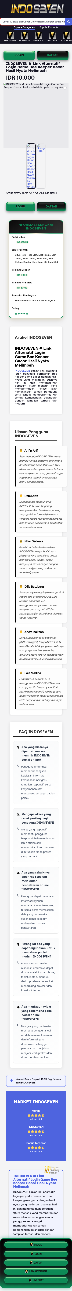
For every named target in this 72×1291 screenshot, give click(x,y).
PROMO (38, 1243)
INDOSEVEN (22, 370)
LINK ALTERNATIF (38, 1272)
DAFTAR (52, 54)
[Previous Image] (6, 115)
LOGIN (19, 54)
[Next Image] (66, 115)
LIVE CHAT (38, 1281)
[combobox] (32, 21)
